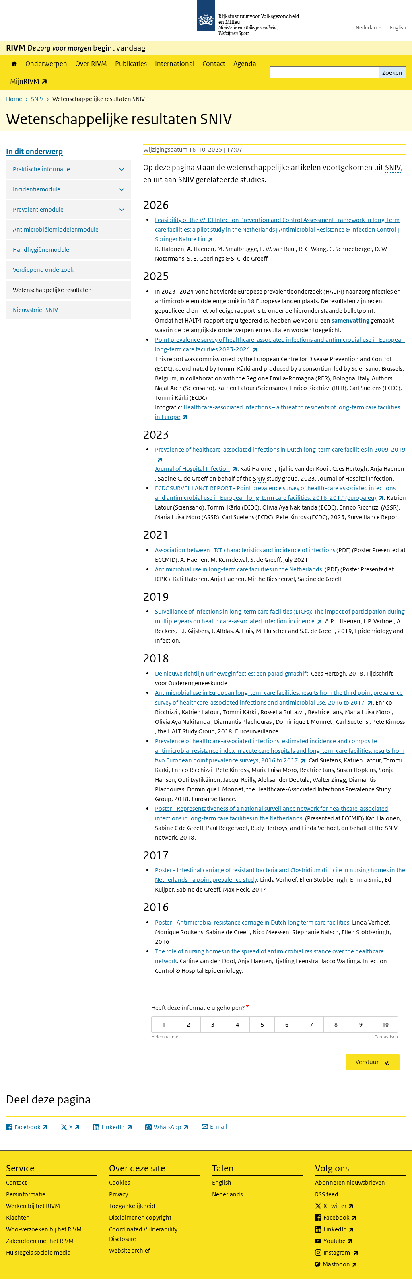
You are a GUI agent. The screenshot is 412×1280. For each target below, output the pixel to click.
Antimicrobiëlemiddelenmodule (56, 229)
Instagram (358, 1252)
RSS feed (326, 1194)
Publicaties (131, 63)
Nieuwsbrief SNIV (35, 310)
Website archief (129, 1250)
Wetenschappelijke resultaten (72, 290)
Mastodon (358, 1264)
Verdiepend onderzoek (43, 269)
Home (13, 63)
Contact (213, 63)
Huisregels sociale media (38, 1252)
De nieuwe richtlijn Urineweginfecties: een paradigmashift (231, 673)
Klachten (18, 1217)
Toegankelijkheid (132, 1206)
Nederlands (369, 27)
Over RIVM (91, 63)
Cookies (119, 1182)
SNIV (37, 99)
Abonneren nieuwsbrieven (350, 1182)
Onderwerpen (46, 63)
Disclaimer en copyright (140, 1217)
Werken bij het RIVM (33, 1206)
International (174, 63)
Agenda (244, 63)
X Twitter (356, 1206)
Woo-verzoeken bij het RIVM (44, 1229)
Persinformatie (25, 1194)
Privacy (118, 1194)
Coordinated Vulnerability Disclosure (143, 1234)
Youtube (355, 1241)
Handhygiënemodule (41, 249)
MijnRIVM (31, 81)
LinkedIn (356, 1229)
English (398, 27)
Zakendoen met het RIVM (40, 1241)
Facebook (357, 1217)
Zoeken (392, 72)
